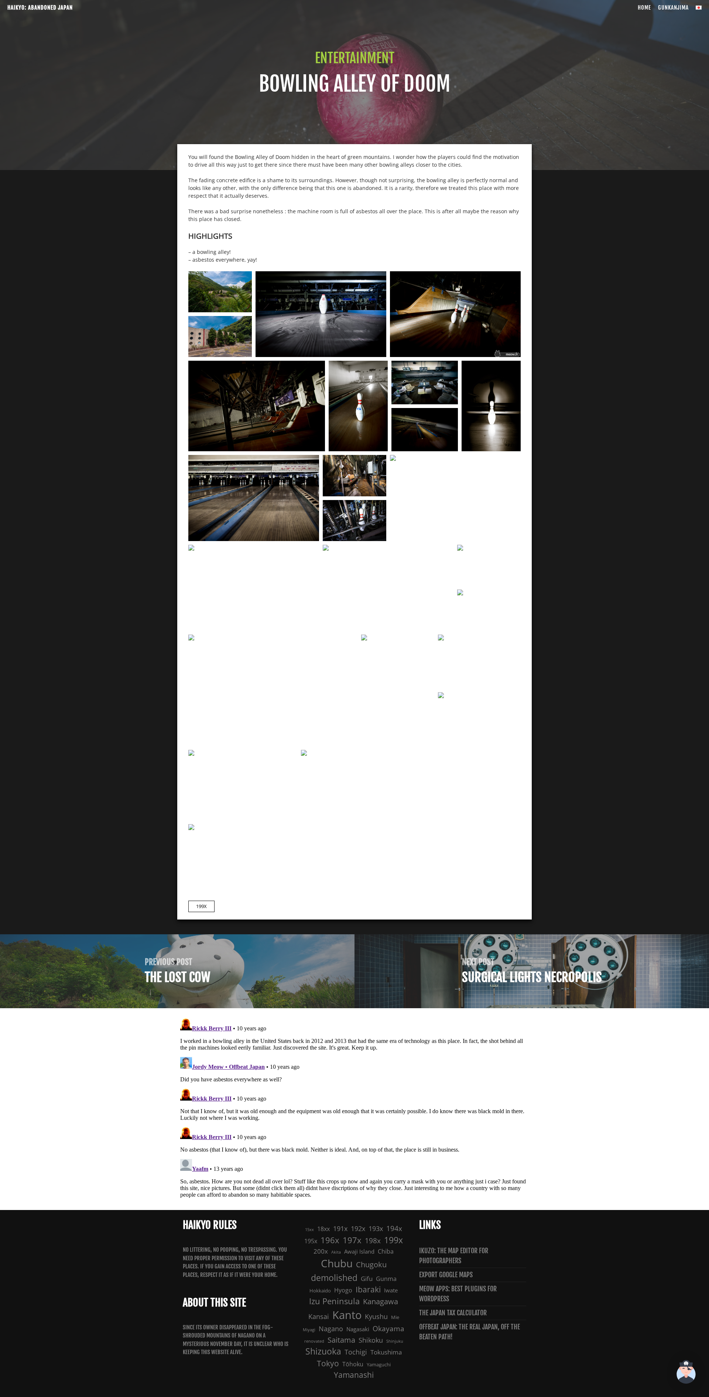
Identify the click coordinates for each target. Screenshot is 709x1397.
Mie (395, 1317)
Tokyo (328, 1363)
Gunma (386, 1279)
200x (321, 1251)
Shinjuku (394, 1341)
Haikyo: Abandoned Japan (40, 7)
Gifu (367, 1278)
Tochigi (356, 1351)
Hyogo (343, 1290)
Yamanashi (354, 1375)
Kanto (347, 1315)
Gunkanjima (673, 7)
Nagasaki (357, 1329)
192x (358, 1228)
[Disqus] (354, 1108)
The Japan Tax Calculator (453, 1313)
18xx (323, 1229)
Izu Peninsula (334, 1301)
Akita (336, 1252)
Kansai (318, 1316)
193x (376, 1228)
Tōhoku (352, 1364)
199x (201, 906)
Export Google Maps (446, 1275)
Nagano (331, 1328)
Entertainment (354, 58)
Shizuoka (323, 1351)
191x (340, 1228)
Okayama (388, 1328)
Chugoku (371, 1264)
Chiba (386, 1251)
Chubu (337, 1263)
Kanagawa (380, 1301)
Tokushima (386, 1352)
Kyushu (376, 1316)
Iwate (391, 1290)
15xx (309, 1229)
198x (373, 1240)
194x (394, 1228)
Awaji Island (359, 1251)
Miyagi (309, 1329)
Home (644, 7)
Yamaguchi (379, 1364)
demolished (334, 1278)
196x (330, 1240)
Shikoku (371, 1340)
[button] (686, 1373)
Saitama (341, 1340)
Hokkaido (320, 1290)
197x (352, 1240)
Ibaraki (368, 1289)
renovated (314, 1341)
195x (310, 1241)
